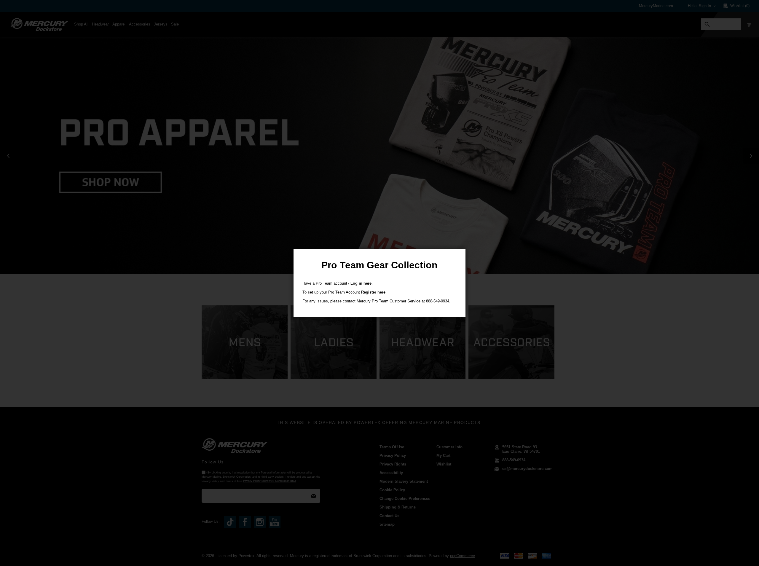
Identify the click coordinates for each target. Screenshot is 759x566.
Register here (373, 292)
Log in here (360, 283)
